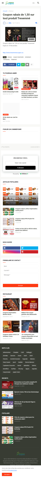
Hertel (19, 365)
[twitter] (29, 248)
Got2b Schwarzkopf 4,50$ (10, 92)
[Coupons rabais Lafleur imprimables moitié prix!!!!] (8, 211)
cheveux (11, 11)
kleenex (32, 359)
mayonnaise (6, 372)
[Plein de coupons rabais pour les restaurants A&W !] (7, 420)
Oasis (19, 355)
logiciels (34, 369)
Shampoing (6, 59)
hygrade (25, 359)
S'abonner (20, 168)
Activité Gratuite (15, 359)
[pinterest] (29, 251)
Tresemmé (13, 59)
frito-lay (20, 369)
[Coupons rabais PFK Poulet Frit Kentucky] (8, 221)
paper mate (16, 372)
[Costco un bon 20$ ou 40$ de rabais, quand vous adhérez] (8, 231)
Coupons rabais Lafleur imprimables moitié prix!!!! (26, 209)
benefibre (6, 369)
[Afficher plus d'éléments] (31, 64)
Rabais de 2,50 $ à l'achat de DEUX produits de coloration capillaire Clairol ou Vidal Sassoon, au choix (29, 94)
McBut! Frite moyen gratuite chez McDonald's (29, 313)
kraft (25, 355)
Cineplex (15, 352)
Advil (31, 355)
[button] (2, 3)
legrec (27, 369)
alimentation (6, 352)
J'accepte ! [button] (7, 474)
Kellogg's (29, 352)
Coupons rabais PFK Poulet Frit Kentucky (24, 219)
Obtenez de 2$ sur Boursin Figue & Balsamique (24, 402)
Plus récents (5, 147)
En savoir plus (12, 470)
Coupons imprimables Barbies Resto (9, 313)
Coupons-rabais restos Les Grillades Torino (11, 335)
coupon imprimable (18, 57)
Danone (12, 355)
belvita (34, 365)
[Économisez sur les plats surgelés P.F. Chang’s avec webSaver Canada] (7, 385)
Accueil (5, 11)
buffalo (13, 369)
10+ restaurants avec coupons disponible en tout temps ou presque (29, 336)
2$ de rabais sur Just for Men (10, 118)
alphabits (26, 365)
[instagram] (11, 251)
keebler (20, 362)
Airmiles (5, 355)
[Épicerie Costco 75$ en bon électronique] (7, 395)
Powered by (16, 174)
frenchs (5, 359)
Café (22, 352)
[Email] (27, 64)
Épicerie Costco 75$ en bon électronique (26, 392)
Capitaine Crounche (9, 365)
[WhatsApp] (23, 64)
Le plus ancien (35, 147)
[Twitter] (19, 64)
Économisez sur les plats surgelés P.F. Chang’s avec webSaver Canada (25, 383)
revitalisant (28, 57)
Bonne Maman (29, 362)
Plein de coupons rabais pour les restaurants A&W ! (24, 418)
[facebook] (11, 248)
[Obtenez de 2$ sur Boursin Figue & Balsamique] (7, 405)
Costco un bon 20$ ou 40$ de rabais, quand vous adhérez (26, 229)
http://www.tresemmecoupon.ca (13, 53)
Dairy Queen (6, 362)
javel (14, 362)
